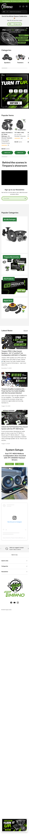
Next (19, 464)
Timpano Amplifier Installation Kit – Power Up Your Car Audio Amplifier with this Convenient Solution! (13, 391)
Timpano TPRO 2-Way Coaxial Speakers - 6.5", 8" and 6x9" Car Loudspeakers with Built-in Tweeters (13, 353)
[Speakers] (7, 57)
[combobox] (14, 11)
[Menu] (26, 6)
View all (25, 330)
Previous (9, 464)
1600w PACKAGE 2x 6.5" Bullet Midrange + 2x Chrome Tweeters (7, 135)
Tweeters (20, 63)
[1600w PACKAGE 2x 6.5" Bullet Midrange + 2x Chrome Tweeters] (7, 125)
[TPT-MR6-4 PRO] (20, 125)
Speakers (7, 63)
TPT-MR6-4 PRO (19, 132)
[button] (23, 6)
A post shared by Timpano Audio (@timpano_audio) (15, 537)
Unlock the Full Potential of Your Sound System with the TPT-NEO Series (14, 428)
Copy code (17, 24)
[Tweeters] (20, 57)
